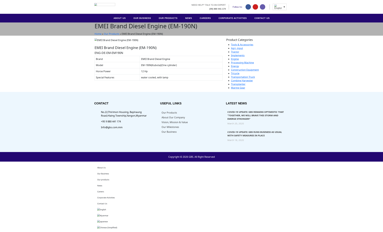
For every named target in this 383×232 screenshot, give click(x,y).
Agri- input (237, 48)
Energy (235, 66)
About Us (120, 18)
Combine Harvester (242, 80)
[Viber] (262, 7)
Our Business (142, 18)
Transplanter (238, 84)
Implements (238, 55)
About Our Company (173, 117)
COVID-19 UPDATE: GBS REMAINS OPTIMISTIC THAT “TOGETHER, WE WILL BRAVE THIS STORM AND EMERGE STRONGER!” (255, 115)
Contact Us (262, 18)
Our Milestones (170, 127)
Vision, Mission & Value (175, 122)
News (188, 18)
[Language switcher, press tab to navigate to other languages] (280, 7)
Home (98, 33)
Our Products (111, 33)
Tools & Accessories (242, 44)
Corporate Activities (233, 18)
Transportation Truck (243, 77)
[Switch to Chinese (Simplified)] (191, 228)
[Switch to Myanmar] (191, 216)
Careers (205, 18)
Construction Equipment (245, 69)
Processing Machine (242, 62)
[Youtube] (255, 7)
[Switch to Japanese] (191, 222)
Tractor (235, 51)
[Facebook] (248, 7)
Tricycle (235, 73)
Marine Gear (238, 87)
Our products (168, 18)
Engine (235, 59)
